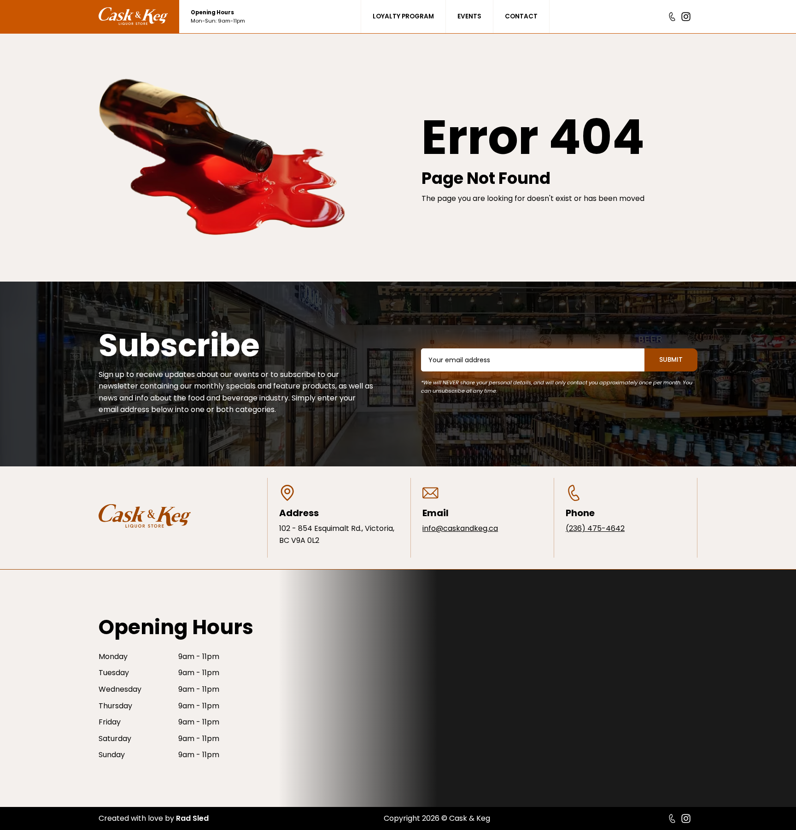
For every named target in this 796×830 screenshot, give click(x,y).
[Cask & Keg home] (139, 16)
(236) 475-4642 (595, 528)
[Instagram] (686, 16)
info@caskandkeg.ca (460, 528)
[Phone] (672, 16)
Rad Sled (192, 818)
